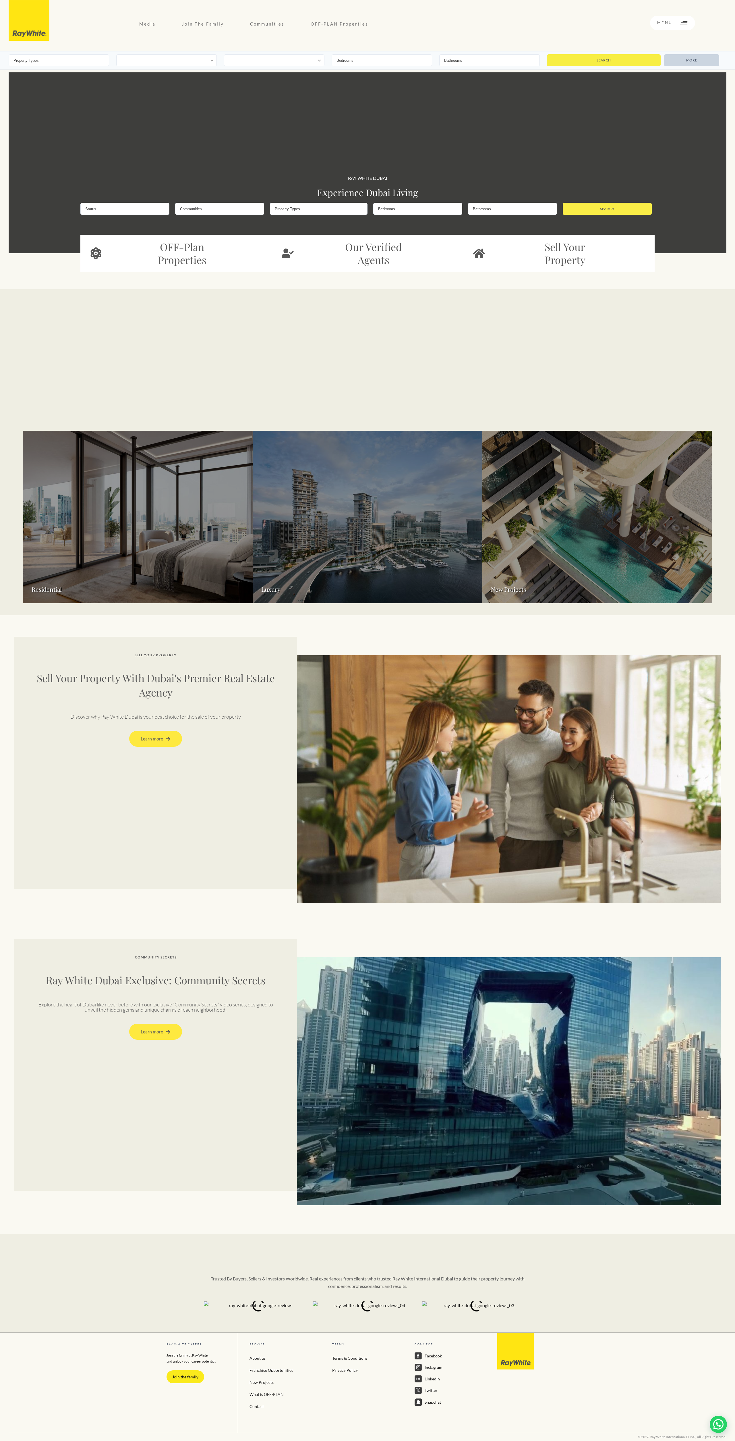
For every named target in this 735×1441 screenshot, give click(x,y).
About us (257, 1358)
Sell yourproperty (565, 253)
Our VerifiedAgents (373, 253)
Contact (256, 1406)
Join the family (185, 1376)
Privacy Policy (345, 1370)
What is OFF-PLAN (266, 1394)
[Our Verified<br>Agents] (288, 253)
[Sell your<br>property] (479, 253)
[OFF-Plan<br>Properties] (96, 253)
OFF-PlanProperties (182, 253)
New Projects (261, 1382)
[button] (718, 1424)
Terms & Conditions (350, 1358)
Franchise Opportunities (271, 1370)
